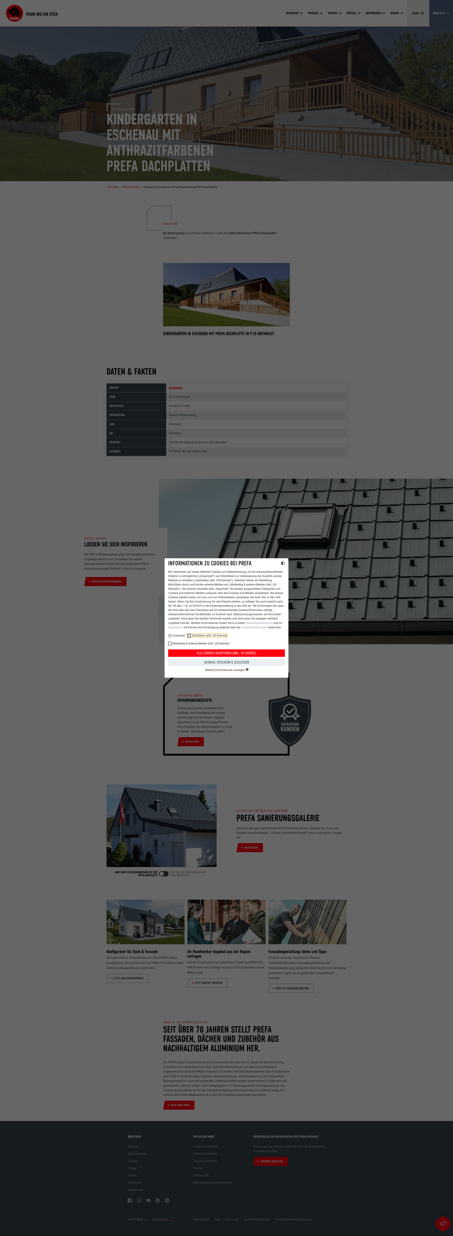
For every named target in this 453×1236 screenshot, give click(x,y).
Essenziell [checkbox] (179, 635)
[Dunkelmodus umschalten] (283, 563)
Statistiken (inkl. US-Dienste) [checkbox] (209, 635)
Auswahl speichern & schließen (226, 662)
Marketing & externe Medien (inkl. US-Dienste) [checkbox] (201, 643)
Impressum (175, 627)
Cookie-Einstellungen (254, 627)
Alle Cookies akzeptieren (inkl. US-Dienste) (226, 653)
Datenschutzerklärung (259, 623)
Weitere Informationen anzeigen (225, 670)
